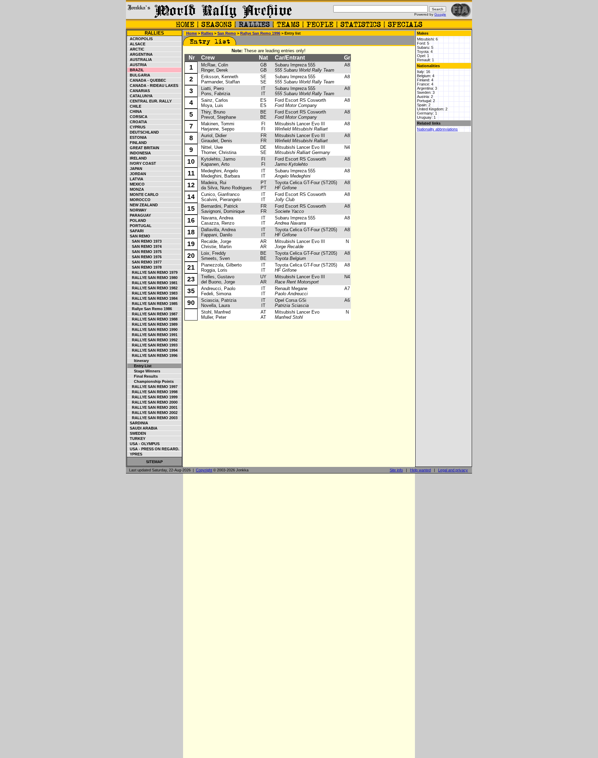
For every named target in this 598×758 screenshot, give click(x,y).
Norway (137, 210)
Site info (396, 470)
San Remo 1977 (145, 262)
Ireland (137, 158)
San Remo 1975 (145, 252)
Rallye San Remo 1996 (153, 355)
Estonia (137, 137)
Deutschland (143, 132)
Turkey (136, 438)
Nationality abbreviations (437, 129)
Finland (137, 143)
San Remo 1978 (145, 267)
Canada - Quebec (147, 80)
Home (191, 33)
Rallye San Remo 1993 (153, 345)
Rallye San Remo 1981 (153, 283)
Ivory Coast (142, 163)
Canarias (139, 91)
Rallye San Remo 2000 (153, 402)
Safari (136, 231)
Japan (135, 168)
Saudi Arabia (142, 428)
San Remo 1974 (145, 246)
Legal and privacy (453, 470)
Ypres (135, 454)
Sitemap (154, 462)
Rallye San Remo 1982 (153, 288)
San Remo (139, 236)
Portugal (140, 226)
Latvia (135, 179)
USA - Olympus (144, 444)
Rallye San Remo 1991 (153, 335)
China (135, 111)
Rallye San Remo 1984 (153, 298)
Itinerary (138, 361)
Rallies (154, 33)
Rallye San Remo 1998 (153, 392)
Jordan (137, 174)
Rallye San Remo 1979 (153, 272)
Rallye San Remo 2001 (153, 407)
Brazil (136, 70)
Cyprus (136, 127)
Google (440, 14)
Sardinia (138, 423)
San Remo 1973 (145, 241)
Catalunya (140, 96)
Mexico (136, 184)
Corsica (137, 117)
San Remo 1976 (145, 257)
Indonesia (139, 153)
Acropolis (140, 39)
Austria (137, 65)
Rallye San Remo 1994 (153, 350)
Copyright (204, 470)
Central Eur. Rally (150, 101)
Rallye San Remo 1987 (153, 314)
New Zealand (143, 205)
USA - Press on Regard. (153, 449)
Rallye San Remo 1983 (153, 293)
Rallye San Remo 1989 (153, 324)
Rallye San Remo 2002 (153, 412)
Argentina (140, 54)
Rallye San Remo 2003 (153, 418)
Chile (134, 106)
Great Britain (143, 148)
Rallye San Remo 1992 (153, 340)
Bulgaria (139, 75)
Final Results (143, 376)
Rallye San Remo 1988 (153, 319)
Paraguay (139, 215)
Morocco (139, 200)
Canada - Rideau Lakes (153, 85)
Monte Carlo (143, 194)
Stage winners (144, 371)
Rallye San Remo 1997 (153, 387)
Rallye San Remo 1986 (150, 309)
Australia (140, 59)
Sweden (137, 433)
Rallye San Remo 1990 (153, 329)
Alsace (136, 44)
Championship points (151, 381)
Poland (137, 220)
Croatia (137, 122)
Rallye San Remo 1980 (153, 278)
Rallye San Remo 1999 (153, 397)
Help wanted (420, 470)
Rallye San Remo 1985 (153, 303)
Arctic (136, 49)
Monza (136, 189)
